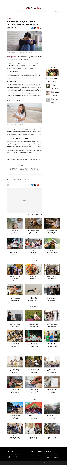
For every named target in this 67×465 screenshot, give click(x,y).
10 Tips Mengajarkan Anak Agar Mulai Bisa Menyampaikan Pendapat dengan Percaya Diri (15, 371)
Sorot (34, 399)
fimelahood (43, 11)
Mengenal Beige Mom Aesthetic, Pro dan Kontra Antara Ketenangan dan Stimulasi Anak (52, 391)
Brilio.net (55, 455)
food (32, 11)
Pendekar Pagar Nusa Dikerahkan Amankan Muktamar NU (52, 417)
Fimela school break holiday (34, 214)
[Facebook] (8, 457)
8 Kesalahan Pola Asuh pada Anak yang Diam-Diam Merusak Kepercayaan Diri (33, 371)
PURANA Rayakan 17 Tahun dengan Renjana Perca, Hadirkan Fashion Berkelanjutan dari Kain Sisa (15, 278)
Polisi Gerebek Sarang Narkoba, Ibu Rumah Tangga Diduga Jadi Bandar (15, 437)
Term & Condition (40, 455)
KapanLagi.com (56, 457)
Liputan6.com (48, 454)
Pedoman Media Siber (34, 458)
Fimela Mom (34, 353)
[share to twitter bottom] (35, 185)
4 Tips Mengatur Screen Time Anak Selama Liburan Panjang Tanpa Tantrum (33, 252)
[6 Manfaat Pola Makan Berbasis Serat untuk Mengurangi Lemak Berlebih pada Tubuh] (48, 93)
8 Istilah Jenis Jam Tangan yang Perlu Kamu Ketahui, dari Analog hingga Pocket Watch (15, 345)
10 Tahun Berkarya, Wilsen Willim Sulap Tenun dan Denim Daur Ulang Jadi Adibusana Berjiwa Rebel (52, 298)
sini (8, 160)
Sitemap (39, 457)
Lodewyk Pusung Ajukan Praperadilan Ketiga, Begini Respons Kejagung (33, 437)
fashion (24, 11)
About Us (32, 454)
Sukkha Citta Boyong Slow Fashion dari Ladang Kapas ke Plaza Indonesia (52, 278)
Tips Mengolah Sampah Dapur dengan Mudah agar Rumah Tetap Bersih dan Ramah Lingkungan (33, 278)
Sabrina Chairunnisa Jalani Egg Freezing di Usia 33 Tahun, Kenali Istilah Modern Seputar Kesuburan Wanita (52, 324)
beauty (28, 11)
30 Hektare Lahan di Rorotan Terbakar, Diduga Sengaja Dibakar (52, 437)
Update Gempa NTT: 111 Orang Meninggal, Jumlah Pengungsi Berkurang (15, 417)
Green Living (34, 260)
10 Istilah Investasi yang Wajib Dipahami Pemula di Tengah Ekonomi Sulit (15, 324)
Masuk (55, 11)
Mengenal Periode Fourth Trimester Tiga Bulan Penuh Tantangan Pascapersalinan (33, 391)
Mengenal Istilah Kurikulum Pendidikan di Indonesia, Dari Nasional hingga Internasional (33, 345)
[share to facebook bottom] (32, 185)
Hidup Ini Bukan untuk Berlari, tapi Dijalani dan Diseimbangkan (24, 169)
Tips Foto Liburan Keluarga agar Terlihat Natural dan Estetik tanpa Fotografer (52, 252)
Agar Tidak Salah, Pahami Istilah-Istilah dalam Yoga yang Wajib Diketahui (33, 324)
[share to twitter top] (35, 28)
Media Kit (39, 454)
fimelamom (37, 11)
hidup (14, 68)
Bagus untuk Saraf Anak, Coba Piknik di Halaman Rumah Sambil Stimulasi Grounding (15, 252)
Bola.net (47, 455)
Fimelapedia (34, 306)
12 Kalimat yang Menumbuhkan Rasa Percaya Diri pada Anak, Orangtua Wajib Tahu (15, 391)
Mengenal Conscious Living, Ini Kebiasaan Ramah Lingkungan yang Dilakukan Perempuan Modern (15, 298)
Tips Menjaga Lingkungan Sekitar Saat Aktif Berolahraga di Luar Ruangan (33, 298)
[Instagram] (10, 457)
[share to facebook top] (32, 28)
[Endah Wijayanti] (8, 28)
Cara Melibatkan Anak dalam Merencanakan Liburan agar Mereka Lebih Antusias (52, 232)
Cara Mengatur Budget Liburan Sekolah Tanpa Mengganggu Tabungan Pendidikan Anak (33, 232)
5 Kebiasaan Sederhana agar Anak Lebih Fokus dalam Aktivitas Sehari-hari (52, 371)
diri (29, 59)
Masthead (32, 455)
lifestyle (19, 11)
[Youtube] (16, 457)
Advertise (32, 457)
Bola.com (55, 454)
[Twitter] (13, 457)
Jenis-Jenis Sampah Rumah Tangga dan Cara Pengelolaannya (52, 345)
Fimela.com (47, 457)
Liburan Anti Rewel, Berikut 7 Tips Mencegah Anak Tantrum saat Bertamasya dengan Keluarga (15, 232)
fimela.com (29, 462)
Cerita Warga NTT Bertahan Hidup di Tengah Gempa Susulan (33, 417)
